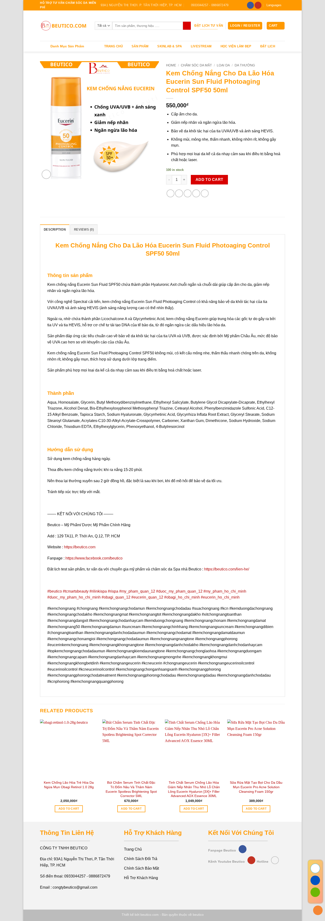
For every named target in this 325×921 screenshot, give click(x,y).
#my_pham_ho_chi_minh (224, 591)
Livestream (201, 46)
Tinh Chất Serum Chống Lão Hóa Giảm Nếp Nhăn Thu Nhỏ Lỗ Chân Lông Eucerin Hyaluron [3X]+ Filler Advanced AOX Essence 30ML (194, 789)
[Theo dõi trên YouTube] (258, 5)
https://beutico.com (79, 547)
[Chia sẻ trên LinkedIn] (205, 193)
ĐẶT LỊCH (267, 46)
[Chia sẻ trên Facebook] (170, 193)
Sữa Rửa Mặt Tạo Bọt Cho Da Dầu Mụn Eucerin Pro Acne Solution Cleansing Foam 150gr (256, 787)
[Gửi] (187, 26)
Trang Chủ (113, 46)
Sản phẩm (140, 46)
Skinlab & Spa (169, 46)
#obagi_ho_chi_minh (182, 597)
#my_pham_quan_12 (137, 591)
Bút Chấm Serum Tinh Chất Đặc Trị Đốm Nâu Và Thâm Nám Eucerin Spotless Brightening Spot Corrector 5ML (131, 789)
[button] (245, 26)
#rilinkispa (98, 591)
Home (171, 65)
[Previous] (40, 770)
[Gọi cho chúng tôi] (275, 860)
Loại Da (223, 65)
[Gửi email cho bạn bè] (188, 193)
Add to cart (209, 180)
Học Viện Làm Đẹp (236, 46)
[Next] (284, 770)
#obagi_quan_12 (116, 597)
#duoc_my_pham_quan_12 (179, 591)
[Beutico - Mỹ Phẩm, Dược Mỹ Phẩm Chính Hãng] (64, 26)
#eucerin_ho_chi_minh (220, 597)
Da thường (245, 65)
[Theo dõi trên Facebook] (250, 5)
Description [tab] (55, 229)
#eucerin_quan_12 (147, 597)
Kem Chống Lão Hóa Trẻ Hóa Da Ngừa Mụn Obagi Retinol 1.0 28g (69, 785)
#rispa (113, 591)
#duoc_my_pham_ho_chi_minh (74, 597)
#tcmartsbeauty (76, 591)
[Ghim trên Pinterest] (196, 193)
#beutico (54, 591)
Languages (273, 5)
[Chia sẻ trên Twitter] (179, 193)
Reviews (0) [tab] (84, 229)
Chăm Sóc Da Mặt (196, 65)
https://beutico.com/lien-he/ (226, 569)
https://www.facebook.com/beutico (94, 558)
